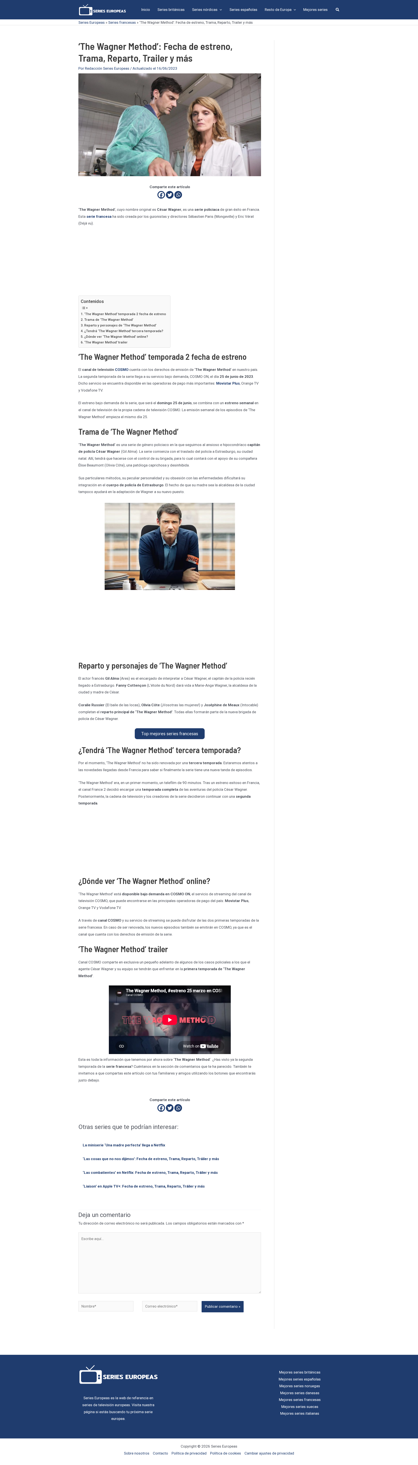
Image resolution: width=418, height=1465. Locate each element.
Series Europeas (91, 22)
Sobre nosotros (136, 1453)
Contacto (160, 1453)
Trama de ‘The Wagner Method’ (108, 320)
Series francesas (122, 22)
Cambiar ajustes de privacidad (269, 1453)
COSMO (121, 369)
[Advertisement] (169, 263)
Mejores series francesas (300, 1399)
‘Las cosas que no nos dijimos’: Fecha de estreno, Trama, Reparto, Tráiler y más (151, 1159)
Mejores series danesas (299, 1393)
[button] (219, 9)
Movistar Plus (228, 383)
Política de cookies (225, 1453)
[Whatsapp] (178, 195)
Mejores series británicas (299, 1372)
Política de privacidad (189, 1453)
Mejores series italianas (299, 1413)
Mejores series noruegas (299, 1386)
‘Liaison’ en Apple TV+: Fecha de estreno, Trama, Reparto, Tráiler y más (144, 1186)
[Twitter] (170, 195)
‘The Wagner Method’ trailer (106, 342)
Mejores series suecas (299, 1406)
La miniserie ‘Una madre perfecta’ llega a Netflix (124, 1145)
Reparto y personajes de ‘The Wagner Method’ (120, 325)
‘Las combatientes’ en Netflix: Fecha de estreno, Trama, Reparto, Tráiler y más (150, 1172)
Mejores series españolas (300, 1379)
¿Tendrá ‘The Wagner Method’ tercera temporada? (123, 331)
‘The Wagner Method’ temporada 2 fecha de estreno (125, 314)
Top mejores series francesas (169, 733)
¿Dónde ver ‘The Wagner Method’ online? (116, 337)
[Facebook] (161, 195)
